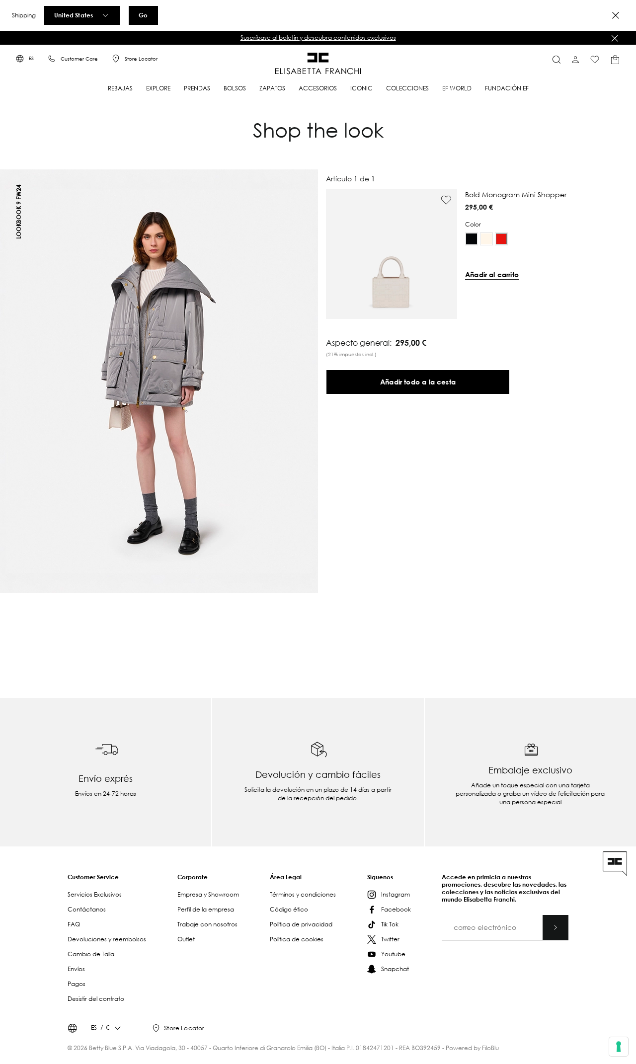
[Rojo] (501, 238)
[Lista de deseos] (595, 60)
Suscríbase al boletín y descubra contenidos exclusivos (318, 37)
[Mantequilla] (486, 238)
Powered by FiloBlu (472, 1048)
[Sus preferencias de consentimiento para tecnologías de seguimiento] (618, 1046)
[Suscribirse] (555, 927)
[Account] (575, 60)
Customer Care (79, 59)
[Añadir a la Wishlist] (446, 200)
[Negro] (471, 238)
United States (73, 15)
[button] (318, 37)
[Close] (615, 15)
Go (143, 15)
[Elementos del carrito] (615, 60)
